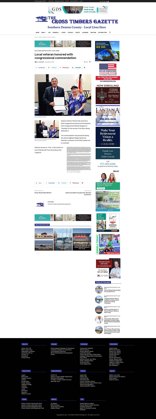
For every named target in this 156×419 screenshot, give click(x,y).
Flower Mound (25, 383)
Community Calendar (86, 348)
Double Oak (25, 381)
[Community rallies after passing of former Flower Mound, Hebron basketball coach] (99, 320)
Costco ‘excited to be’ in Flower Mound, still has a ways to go (82, 247)
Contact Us (24, 354)
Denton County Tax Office (88, 359)
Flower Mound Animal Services (89, 405)
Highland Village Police (116, 362)
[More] (84, 67)
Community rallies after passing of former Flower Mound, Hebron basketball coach (112, 321)
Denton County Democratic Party (31, 403)
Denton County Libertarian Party (31, 405)
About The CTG (26, 348)
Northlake (24, 390)
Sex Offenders (113, 365)
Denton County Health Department (61, 376)
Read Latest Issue (26, 350)
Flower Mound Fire (115, 357)
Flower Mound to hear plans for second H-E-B (44, 247)
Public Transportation (86, 360)
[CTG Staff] (36, 62)
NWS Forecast (55, 405)
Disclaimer (24, 356)
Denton (23, 379)
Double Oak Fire (114, 354)
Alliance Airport (114, 379)
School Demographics (87, 384)
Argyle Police (113, 348)
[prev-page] (36, 253)
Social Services (84, 362)
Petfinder (83, 409)
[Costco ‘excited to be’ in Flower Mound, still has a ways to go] (82, 239)
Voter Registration (85, 364)
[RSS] (104, 1)
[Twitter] (106, 1)
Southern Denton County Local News (47, 37)
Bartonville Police (114, 350)
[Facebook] (100, 1)
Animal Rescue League (87, 403)
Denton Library (84, 350)
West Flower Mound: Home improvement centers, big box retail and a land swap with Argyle (112, 331)
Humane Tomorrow (86, 406)
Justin (23, 389)
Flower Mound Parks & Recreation (90, 354)
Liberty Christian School (87, 381)
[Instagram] (102, 1)
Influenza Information (57, 378)
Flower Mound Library (86, 351)
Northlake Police (114, 364)
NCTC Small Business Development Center (61, 353)
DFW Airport (113, 378)
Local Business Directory (58, 351)
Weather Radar (55, 408)
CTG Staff (41, 62)
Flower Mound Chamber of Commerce (62, 348)
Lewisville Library (85, 353)
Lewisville (24, 387)
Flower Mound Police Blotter (43, 192)
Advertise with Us (26, 353)
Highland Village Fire (115, 360)
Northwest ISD (84, 379)
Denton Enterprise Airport (117, 376)
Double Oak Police (115, 353)
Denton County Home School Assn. (91, 383)
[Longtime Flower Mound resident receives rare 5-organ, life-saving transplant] (63, 239)
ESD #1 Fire (112, 356)
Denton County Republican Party (31, 406)
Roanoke (24, 392)
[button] (110, 32)
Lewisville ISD (84, 378)
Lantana (23, 386)
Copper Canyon (26, 378)
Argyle (23, 375)
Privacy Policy (25, 357)
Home (36, 37)
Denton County (26, 394)
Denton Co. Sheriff (115, 351)
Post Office (83, 357)
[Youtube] (108, 1)
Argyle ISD (83, 375)
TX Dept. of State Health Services (61, 379)
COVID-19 (54, 375)
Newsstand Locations (28, 351)
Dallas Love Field (114, 375)
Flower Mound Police (115, 359)
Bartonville (24, 376)
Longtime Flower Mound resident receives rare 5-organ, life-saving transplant (63, 246)
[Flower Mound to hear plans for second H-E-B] (44, 239)
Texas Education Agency (87, 386)
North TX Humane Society (88, 408)
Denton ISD (83, 376)
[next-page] (38, 253)
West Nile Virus (55, 381)
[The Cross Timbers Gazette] (78, 22)
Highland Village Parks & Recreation (91, 356)
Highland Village (26, 384)
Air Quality (54, 403)
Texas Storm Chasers (57, 406)
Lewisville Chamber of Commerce (61, 350)
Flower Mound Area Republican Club (32, 408)
